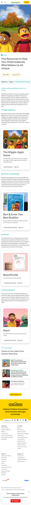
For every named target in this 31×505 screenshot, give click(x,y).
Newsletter (4, 439)
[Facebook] (17, 420)
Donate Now (20, 455)
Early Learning (4, 428)
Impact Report (21, 461)
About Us (4, 82)
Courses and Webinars (7, 435)
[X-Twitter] (20, 420)
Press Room (4, 465)
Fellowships (20, 435)
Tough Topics (4, 433)
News (11, 82)
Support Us (20, 454)
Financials (3, 459)
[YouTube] (26, 420)
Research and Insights (23, 433)
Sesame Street (21, 441)
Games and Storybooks (7, 437)
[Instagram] (12, 420)
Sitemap (3, 474)
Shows (19, 428)
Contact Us (4, 469)
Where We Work (21, 431)
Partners (3, 461)
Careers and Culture (6, 467)
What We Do (20, 429)
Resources (4, 426)
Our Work (19, 426)
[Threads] (23, 420)
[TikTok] (15, 420)
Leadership (4, 457)
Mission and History (6, 455)
